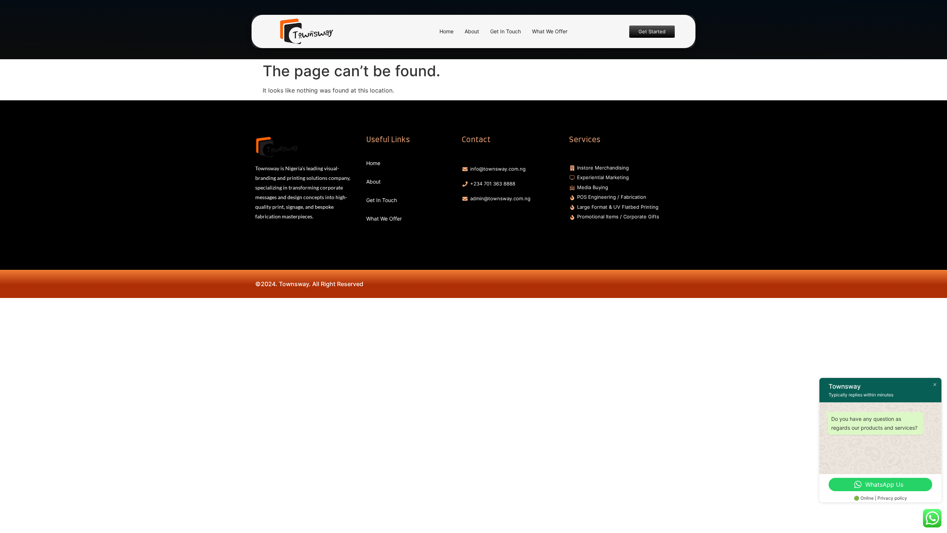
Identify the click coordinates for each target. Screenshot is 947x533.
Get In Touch (505, 31)
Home (446, 31)
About (472, 31)
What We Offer (549, 31)
